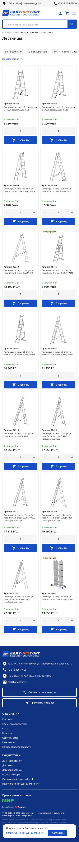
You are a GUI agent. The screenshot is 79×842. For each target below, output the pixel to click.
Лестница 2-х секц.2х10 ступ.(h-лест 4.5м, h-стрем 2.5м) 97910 (56, 190)
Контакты (7, 719)
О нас (5, 728)
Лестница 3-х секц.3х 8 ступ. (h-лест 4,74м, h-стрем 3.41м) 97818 (19, 353)
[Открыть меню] (74, 13)
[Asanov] (20, 807)
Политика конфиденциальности (20, 783)
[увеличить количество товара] (34, 131)
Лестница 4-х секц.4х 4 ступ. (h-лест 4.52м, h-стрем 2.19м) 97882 (57, 598)
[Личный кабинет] (60, 13)
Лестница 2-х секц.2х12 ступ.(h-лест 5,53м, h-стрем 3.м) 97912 (18, 271)
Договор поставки (12, 770)
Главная (7, 32)
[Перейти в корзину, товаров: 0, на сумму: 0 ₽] (67, 13)
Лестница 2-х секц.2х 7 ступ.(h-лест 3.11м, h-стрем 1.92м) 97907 (20, 108)
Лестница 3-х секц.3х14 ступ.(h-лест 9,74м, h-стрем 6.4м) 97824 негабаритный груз (57, 518)
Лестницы (48, 32)
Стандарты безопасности (16, 747)
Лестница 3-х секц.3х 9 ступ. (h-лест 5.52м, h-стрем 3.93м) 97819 (57, 353)
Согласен (57, 832)
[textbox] (37, 24)
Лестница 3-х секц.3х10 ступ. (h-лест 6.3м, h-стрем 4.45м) (19, 434)
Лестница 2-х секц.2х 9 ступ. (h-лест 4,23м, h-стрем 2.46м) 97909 (19, 190)
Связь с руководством (14, 724)
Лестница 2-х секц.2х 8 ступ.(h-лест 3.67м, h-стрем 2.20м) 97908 (58, 108)
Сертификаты (10, 737)
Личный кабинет (12, 760)
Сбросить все (69, 51)
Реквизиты (8, 742)
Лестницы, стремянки (27, 32)
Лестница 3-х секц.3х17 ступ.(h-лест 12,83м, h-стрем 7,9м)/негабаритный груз (18, 599)
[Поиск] (71, 24)
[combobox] (39, 24)
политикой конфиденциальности (25, 832)
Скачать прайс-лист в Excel (17, 779)
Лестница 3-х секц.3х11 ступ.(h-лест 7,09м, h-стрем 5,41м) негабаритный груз (56, 436)
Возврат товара (11, 774)
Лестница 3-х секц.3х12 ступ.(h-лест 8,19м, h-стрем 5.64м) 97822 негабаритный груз (19, 518)
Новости (7, 733)
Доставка (7, 765)
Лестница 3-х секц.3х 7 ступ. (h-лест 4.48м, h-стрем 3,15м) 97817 (57, 271)
